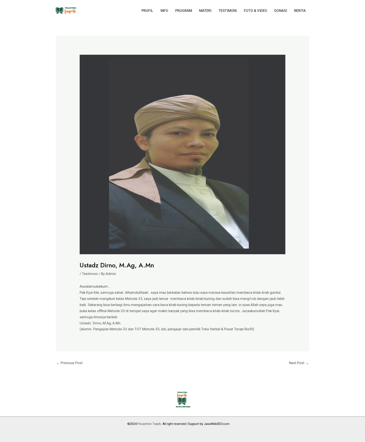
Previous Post (69, 363)
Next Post (299, 363)
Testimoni (228, 10)
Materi (205, 10)
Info (164, 10)
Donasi (280, 10)
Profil (147, 10)
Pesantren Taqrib (149, 424)
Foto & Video (255, 10)
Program (183, 10)
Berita (300, 10)
